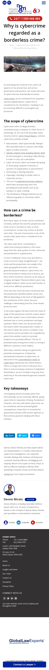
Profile (12, 522)
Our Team (7, 573)
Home (5, 561)
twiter (22, 435)
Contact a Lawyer (23, 664)
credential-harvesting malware (29, 181)
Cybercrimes (9, 98)
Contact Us (7, 578)
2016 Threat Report (28, 136)
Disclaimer (7, 582)
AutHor (30, 499)
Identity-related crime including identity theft (25, 153)
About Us (6, 565)
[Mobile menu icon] (43, 3)
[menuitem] (5, 3)
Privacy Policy (8, 586)
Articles (39, 522)
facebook (35, 435)
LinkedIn (25, 522)
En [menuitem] (4, 2)
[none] (5, 3)
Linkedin (9, 435)
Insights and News (10, 569)
